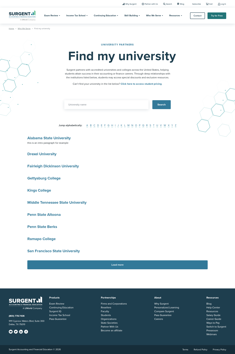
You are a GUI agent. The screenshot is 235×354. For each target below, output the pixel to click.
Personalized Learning (166, 307)
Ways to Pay (213, 322)
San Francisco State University (53, 251)
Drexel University (41, 154)
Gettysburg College (44, 178)
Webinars (211, 334)
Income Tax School (76, 15)
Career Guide (213, 319)
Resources (174, 15)
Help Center (213, 307)
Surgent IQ (55, 311)
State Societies (109, 322)
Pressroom (212, 330)
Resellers (106, 307)
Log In (223, 4)
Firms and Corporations (114, 303)
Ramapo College (41, 239)
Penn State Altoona (44, 214)
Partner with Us (151, 4)
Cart (211, 4)
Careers (158, 319)
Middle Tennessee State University (56, 202)
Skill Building (131, 15)
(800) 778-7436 (17, 316)
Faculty (105, 311)
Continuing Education (105, 15)
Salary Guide (213, 315)
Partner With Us (109, 326)
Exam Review (51, 15)
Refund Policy (200, 349)
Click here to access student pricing (141, 84)
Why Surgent (131, 4)
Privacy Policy (219, 349)
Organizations (108, 319)
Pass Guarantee (58, 319)
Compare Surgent (164, 311)
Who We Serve (153, 15)
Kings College (39, 190)
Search (169, 4)
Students (106, 315)
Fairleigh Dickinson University (53, 166)
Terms (185, 349)
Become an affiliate (111, 330)
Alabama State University (49, 138)
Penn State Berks (42, 226)
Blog (182, 4)
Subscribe (196, 4)
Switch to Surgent (216, 326)
